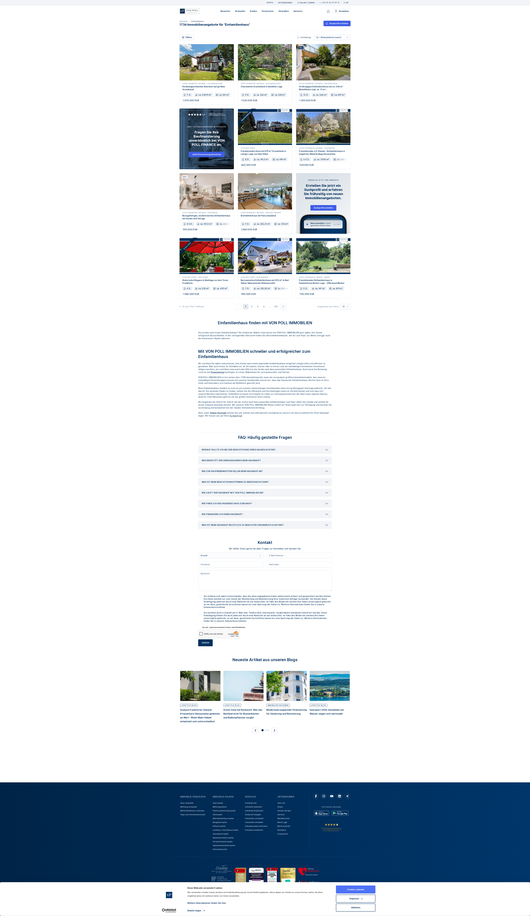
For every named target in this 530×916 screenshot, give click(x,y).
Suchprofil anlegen (253, 815)
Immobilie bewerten (253, 807)
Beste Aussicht (283, 826)
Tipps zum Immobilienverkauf (192, 815)
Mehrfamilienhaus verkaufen (192, 811)
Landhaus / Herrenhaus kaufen (226, 830)
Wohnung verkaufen (188, 807)
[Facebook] (316, 796)
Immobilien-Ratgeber (278, 705)
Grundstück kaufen (221, 834)
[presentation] (265, 450)
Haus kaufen (218, 803)
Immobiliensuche (220, 849)
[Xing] (347, 796)
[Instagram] (324, 796)
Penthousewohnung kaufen (224, 811)
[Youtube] (331, 796)
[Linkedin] (339, 796)
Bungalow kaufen (220, 822)
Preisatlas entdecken (254, 830)
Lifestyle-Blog (189, 705)
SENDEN (205, 643)
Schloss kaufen (219, 826)
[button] (265, 450)
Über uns (281, 803)
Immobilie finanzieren (254, 811)
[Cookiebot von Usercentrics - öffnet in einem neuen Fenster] (169, 911)
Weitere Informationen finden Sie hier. (206, 903)
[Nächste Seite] (283, 306)
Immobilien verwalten (254, 822)
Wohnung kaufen (220, 807)
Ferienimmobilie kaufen (223, 842)
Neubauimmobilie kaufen (223, 838)
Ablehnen (355, 907)
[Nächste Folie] (229, 64)
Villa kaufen (217, 815)
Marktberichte (283, 818)
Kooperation (282, 834)
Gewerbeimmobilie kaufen (224, 845)
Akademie (281, 830)
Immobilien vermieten (254, 818)
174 (276, 306)
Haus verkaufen (187, 803)
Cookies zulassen (355, 889)
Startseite (183, 21)
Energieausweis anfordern (256, 826)
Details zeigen (194, 910)
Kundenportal (250, 803)
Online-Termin (307, 3)
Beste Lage (282, 822)
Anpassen (354, 898)
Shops (280, 807)
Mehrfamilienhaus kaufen (223, 818)
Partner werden (284, 811)
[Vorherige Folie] (184, 64)
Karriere (280, 815)
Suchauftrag (236, 416)
